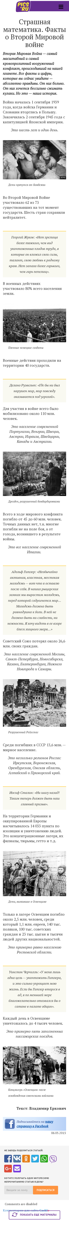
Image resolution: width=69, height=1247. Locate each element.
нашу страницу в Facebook (35, 1123)
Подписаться (45, 1190)
